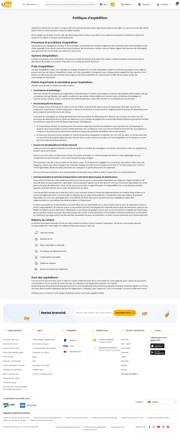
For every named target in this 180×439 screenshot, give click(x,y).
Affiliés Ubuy (38, 369)
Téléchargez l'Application (44, 339)
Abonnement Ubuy (11, 378)
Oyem (123, 357)
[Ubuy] (7, 4)
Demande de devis (11, 348)
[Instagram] (154, 427)
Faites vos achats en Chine (158, 418)
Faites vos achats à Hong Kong (104, 418)
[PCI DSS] (9, 405)
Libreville (125, 339)
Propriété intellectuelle (13, 352)
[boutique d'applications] (157, 347)
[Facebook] (149, 427)
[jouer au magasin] (157, 353)
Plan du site (8, 357)
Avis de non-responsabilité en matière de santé (15, 388)
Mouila (124, 365)
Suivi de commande (12, 361)
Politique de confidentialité (95, 427)
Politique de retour (41, 352)
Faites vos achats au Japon (77, 418)
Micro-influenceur (11, 374)
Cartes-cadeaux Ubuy (43, 374)
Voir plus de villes (129, 374)
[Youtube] (158, 427)
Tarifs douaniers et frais (14, 365)
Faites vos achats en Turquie (14, 420)
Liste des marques (41, 344)
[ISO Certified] (27, 405)
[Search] (112, 4)
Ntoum (124, 369)
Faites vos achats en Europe (41, 420)
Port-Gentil (126, 344)
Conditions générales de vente (67, 427)
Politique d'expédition (12, 369)
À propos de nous (11, 339)
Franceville (126, 348)
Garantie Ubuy (9, 382)
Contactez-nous (10, 344)
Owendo (125, 352)
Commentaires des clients (44, 348)
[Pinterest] (168, 427)
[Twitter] (163, 427)
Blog (35, 357)
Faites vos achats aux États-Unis (16, 418)
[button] (127, 4)
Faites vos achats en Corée (132, 418)
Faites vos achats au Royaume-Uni (47, 418)
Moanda (124, 361)
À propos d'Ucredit (41, 365)
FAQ (34, 361)
